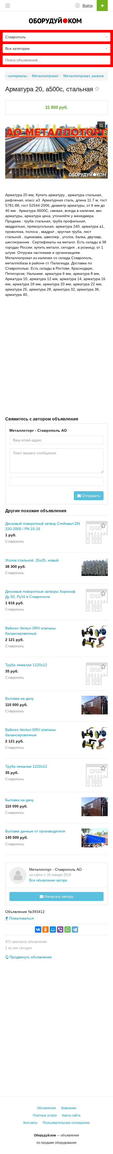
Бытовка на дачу (19, 698)
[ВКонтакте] (38, 929)
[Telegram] (75, 929)
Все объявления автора (48, 880)
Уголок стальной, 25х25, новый (32, 560)
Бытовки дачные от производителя (35, 831)
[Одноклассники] (45, 929)
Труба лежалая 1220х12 (26, 665)
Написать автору (58, 896)
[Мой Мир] (53, 929)
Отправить (90, 496)
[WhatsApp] (67, 929)
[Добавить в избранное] (97, 89)
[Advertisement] (56, 356)
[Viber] (60, 929)
